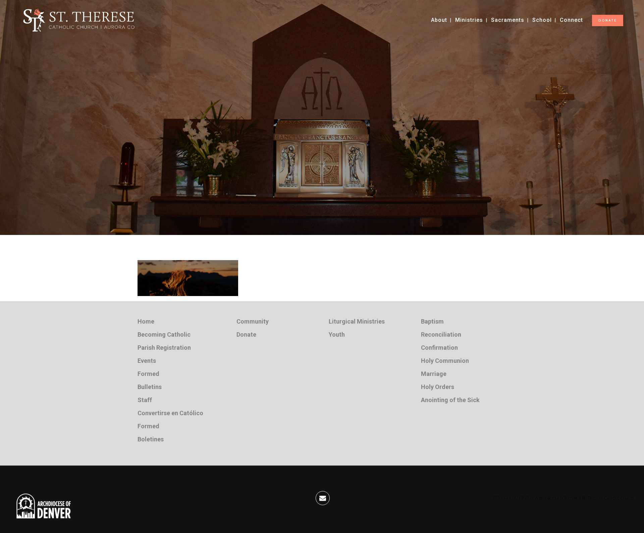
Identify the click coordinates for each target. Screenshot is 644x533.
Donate (246, 334)
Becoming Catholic (164, 334)
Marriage (433, 373)
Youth (337, 334)
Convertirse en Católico (170, 413)
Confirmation (439, 347)
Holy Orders (437, 386)
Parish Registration (164, 347)
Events (147, 360)
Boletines (151, 439)
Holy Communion (445, 360)
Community (252, 321)
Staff (145, 399)
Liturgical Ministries (357, 321)
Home (146, 321)
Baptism (432, 321)
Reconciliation (441, 334)
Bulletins (150, 386)
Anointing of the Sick (450, 399)
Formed (148, 373)
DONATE (607, 20)
